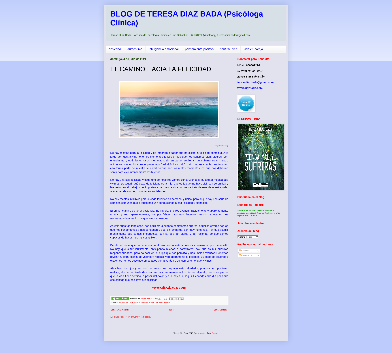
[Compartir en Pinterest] (182, 298)
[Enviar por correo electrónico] (170, 298)
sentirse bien (228, 49)
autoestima (134, 49)
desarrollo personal (141, 302)
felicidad (167, 302)
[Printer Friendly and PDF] (120, 299)
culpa (131, 302)
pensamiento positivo (199, 49)
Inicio (171, 310)
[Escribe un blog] (173, 298)
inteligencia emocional (164, 49)
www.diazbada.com (169, 287)
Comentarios (246, 255)
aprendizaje (123, 302)
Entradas (245, 251)
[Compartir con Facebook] (179, 298)
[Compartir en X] (176, 298)
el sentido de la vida (156, 302)
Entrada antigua (220, 310)
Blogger (215, 333)
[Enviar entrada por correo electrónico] (165, 299)
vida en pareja (253, 49)
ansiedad (115, 49)
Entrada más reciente (120, 310)
